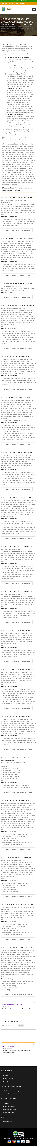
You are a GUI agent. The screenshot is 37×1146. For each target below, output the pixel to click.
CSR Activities (20, 3)
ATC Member (6, 1103)
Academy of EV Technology (10, 1094)
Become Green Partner (9, 1106)
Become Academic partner (10, 1109)
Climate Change (7, 1122)
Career (4, 3)
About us (5, 1075)
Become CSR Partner (8, 1078)
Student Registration (8, 1112)
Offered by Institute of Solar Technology (18, 275)
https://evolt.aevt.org (7, 1007)
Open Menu (34, 9)
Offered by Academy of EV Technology (17, 230)
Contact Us (6, 1081)
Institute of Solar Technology (11, 1091)
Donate (11, 3)
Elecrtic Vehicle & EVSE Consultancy (12, 1004)
